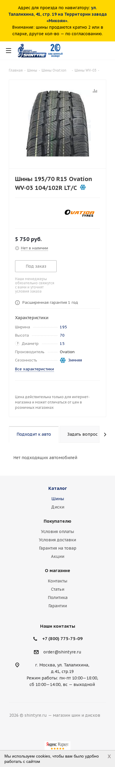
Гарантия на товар (57, 548)
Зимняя (75, 360)
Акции (57, 556)
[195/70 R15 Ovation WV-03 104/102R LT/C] (57, 122)
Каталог (57, 488)
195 (63, 327)
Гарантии (57, 605)
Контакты (57, 581)
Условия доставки (57, 539)
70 (62, 335)
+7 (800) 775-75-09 (62, 638)
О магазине (57, 570)
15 (62, 343)
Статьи (57, 589)
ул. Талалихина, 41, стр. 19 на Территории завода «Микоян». (57, 14)
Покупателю (57, 521)
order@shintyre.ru (62, 652)
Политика (58, 597)
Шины (57, 498)
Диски (57, 507)
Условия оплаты (57, 531)
